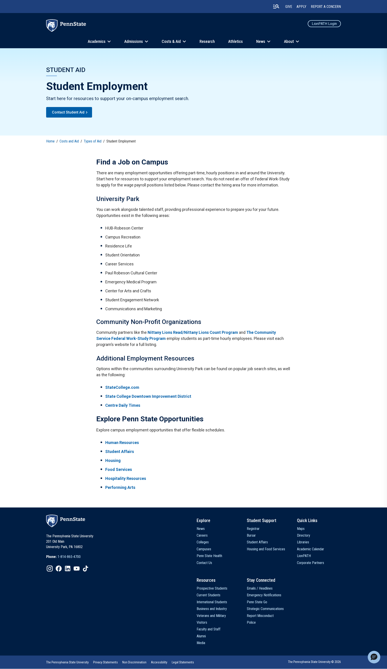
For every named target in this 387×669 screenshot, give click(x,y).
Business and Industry (212, 609)
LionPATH (304, 556)
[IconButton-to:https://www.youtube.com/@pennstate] (76, 568)
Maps (301, 529)
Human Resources (122, 442)
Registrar (253, 529)
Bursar (251, 535)
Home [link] (50, 141)
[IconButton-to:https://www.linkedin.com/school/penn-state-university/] (67, 568)
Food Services (118, 469)
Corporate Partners (310, 563)
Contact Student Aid (68, 112)
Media (201, 643)
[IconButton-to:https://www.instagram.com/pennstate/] (49, 568)
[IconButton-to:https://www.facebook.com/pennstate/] (58, 568)
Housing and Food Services (266, 549)
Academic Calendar (310, 549)
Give (288, 6)
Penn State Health (209, 556)
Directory (303, 535)
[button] (374, 657)
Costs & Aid (171, 41)
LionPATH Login (324, 24)
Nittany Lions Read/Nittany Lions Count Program (193, 332)
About (289, 41)
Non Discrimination (134, 662)
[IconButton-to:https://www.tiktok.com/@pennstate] (85, 568)
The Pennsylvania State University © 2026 (314, 662)
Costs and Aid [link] (69, 141)
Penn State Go (257, 602)
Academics (96, 41)
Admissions (133, 41)
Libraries (303, 542)
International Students (212, 602)
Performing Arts (120, 487)
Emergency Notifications (264, 595)
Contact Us (204, 563)
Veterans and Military (211, 616)
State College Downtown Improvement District (148, 396)
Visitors (202, 622)
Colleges (203, 542)
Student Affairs (119, 451)
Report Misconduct (260, 616)
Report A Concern (326, 6)
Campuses (204, 549)
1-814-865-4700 (69, 557)
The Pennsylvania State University (67, 662)
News (260, 41)
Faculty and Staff (208, 629)
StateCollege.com (122, 387)
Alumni (201, 636)
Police (251, 622)
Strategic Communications (265, 609)
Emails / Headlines (260, 588)
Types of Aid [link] (92, 141)
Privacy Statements (105, 662)
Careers (202, 535)
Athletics (235, 41)
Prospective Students (212, 588)
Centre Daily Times (122, 405)
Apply (301, 6)
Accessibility (159, 662)
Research (207, 41)
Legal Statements (183, 662)
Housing (113, 460)
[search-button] (276, 6)
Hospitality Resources (125, 478)
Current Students (208, 595)
